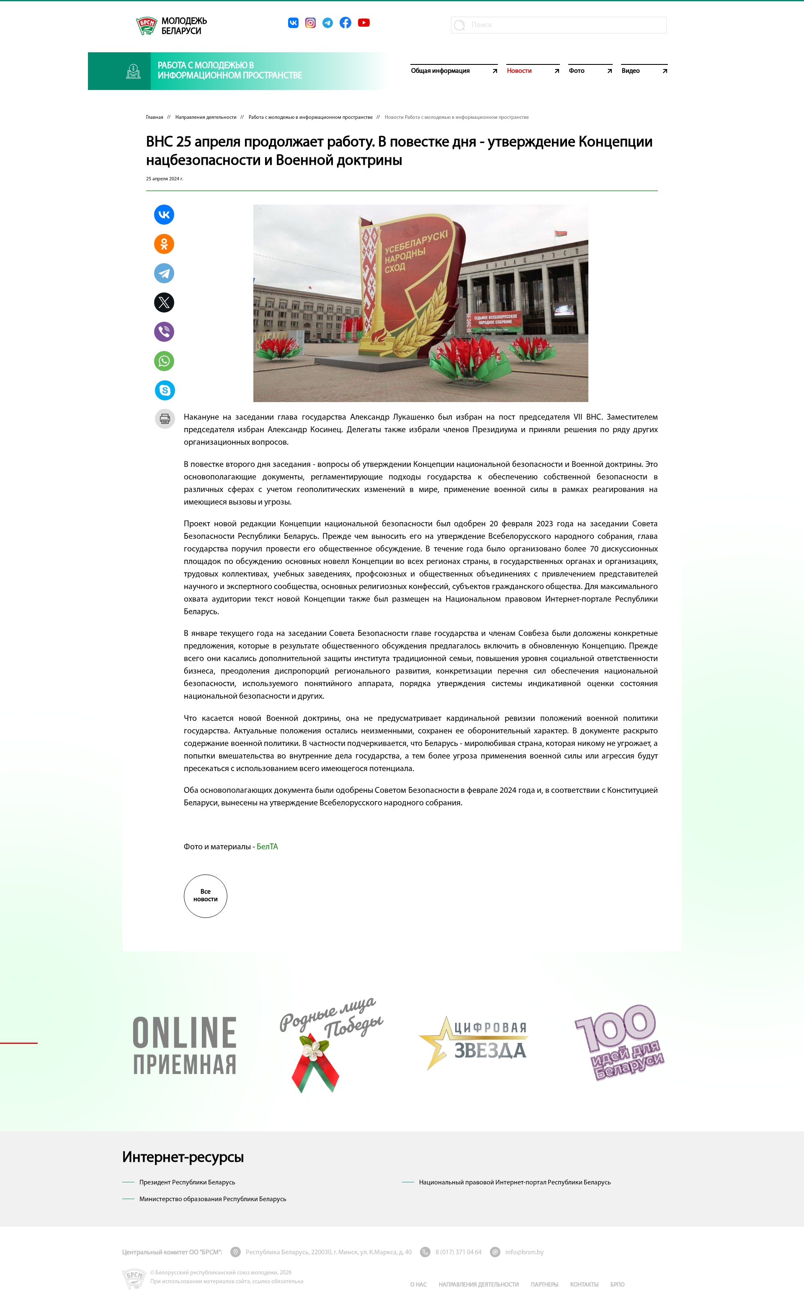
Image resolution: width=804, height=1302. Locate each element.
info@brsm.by (524, 1252)
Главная (154, 117)
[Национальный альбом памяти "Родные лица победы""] (329, 1043)
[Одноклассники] (164, 244)
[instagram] (310, 23)
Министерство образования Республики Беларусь (212, 1199)
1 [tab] (19, 1043)
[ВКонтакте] (164, 215)
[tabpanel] (184, 1043)
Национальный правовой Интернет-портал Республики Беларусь (515, 1182)
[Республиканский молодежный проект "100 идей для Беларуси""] (619, 1043)
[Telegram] (164, 273)
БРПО (618, 1285)
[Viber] (164, 332)
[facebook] (345, 22)
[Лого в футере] (134, 1279)
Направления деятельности (206, 117)
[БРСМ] (146, 26)
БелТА (267, 847)
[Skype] (165, 390)
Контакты (584, 1285)
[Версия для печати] (165, 419)
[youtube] (364, 22)
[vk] (293, 23)
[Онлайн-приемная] (184, 1043)
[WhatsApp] (164, 361)
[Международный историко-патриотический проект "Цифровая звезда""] (474, 1043)
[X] (164, 302)
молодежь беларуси (184, 26)
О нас (418, 1285)
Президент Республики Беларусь (187, 1182)
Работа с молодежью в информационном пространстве (311, 117)
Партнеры (544, 1285)
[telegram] (327, 23)
